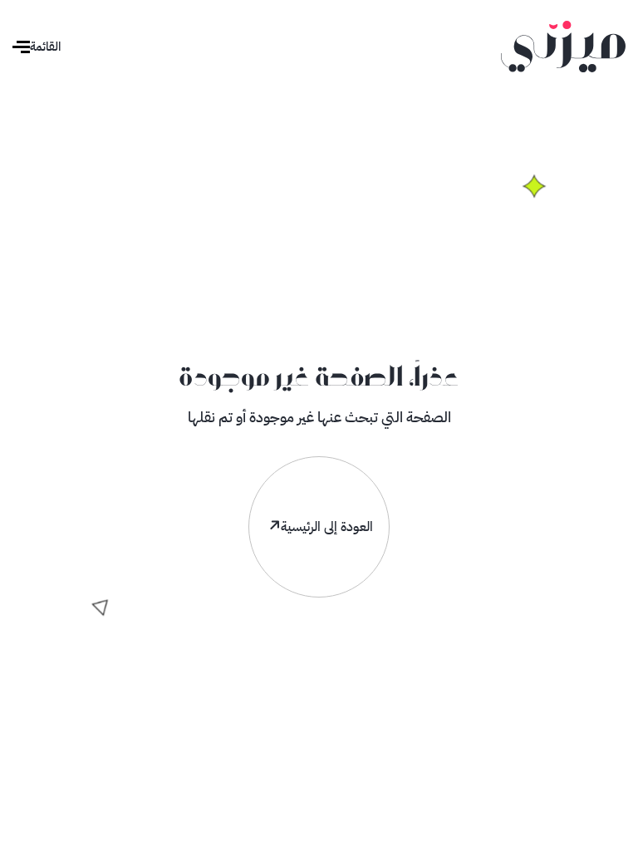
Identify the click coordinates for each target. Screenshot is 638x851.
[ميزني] (563, 46)
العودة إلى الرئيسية (327, 527)
